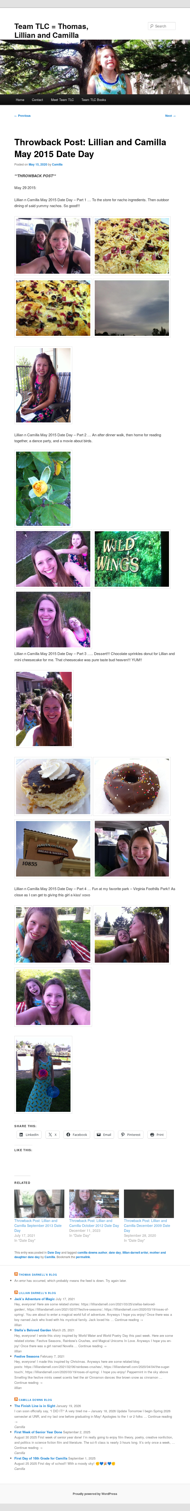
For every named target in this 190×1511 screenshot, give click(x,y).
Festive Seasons (26, 1356)
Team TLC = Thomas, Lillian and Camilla (51, 30)
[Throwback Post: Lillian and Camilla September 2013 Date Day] (39, 1204)
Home (20, 99)
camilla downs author (92, 1252)
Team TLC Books (93, 99)
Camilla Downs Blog (35, 1400)
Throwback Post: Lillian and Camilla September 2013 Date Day (38, 1225)
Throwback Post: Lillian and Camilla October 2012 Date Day (94, 1223)
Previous (22, 115)
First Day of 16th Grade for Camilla (40, 1458)
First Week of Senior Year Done (38, 1432)
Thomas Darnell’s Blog (38, 1274)
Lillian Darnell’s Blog (37, 1293)
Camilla (57, 164)
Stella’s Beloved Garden (32, 1330)
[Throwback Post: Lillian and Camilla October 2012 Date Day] (94, 1204)
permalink (83, 1257)
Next (170, 115)
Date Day (54, 1252)
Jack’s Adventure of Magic (34, 1298)
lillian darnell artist (135, 1252)
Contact (37, 99)
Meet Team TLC (62, 99)
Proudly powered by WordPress (95, 1493)
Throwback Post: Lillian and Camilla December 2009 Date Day (147, 1225)
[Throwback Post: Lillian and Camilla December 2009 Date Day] (149, 1204)
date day (115, 1252)
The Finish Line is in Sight (34, 1405)
